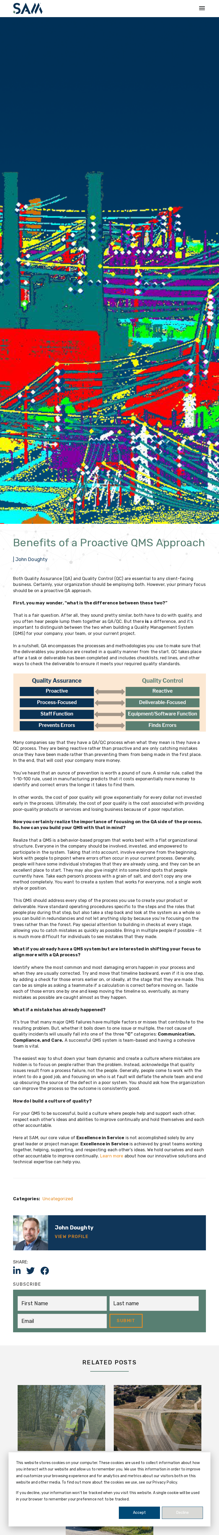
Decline (182, 1512)
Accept (139, 1512)
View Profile (71, 1236)
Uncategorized (57, 1198)
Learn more (111, 1155)
